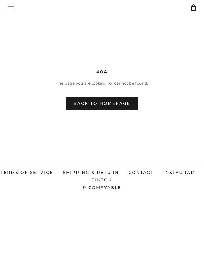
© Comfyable (102, 187)
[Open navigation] (11, 7)
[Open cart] (193, 8)
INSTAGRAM (179, 172)
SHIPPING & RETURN (91, 172)
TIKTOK (102, 179)
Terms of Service (27, 172)
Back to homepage (102, 103)
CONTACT (141, 172)
